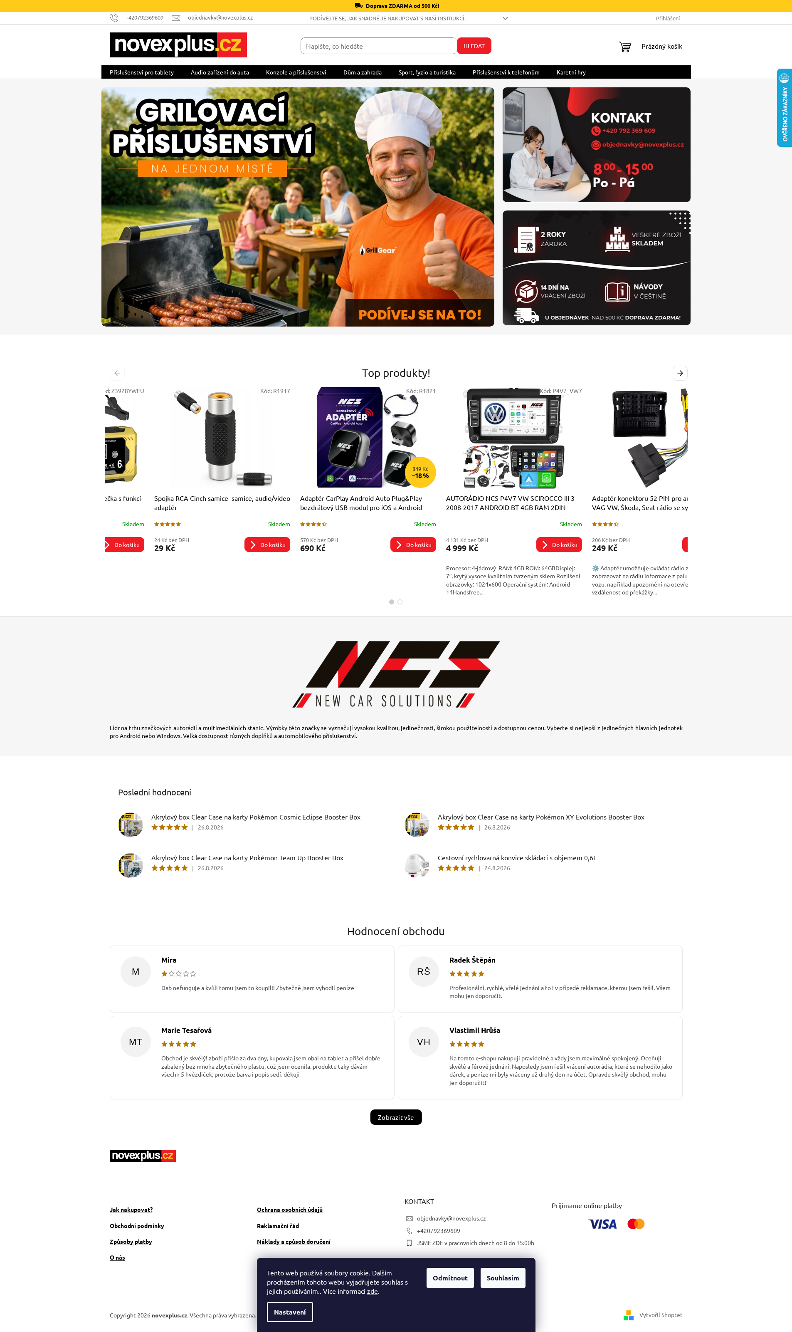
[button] (130, 206)
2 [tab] (399, 601)
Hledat (474, 46)
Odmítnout (450, 1277)
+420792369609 (438, 1230)
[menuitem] (141, 72)
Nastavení (290, 1311)
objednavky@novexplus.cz (451, 1218)
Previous (119, 373)
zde (372, 1291)
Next (682, 373)
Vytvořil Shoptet (661, 1314)
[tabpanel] (178, 491)
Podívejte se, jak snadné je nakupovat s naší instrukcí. (387, 18)
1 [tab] (391, 601)
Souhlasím (503, 1277)
